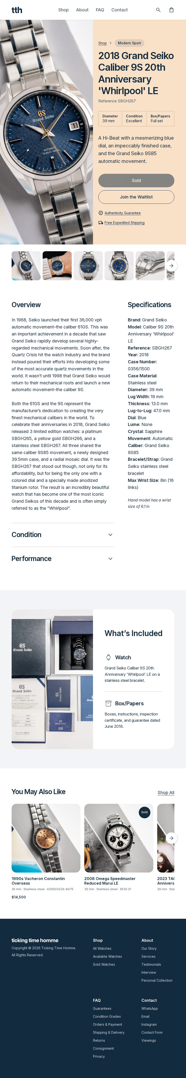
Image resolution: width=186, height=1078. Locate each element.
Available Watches (107, 956)
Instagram (149, 1024)
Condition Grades (107, 1016)
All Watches (102, 948)
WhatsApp (149, 1008)
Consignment (103, 1048)
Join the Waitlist (136, 196)
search (158, 10)
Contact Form (152, 1032)
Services (148, 956)
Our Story (149, 948)
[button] (63, 535)
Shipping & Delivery (108, 1032)
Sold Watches (104, 964)
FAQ (100, 9)
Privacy (99, 1056)
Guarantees (102, 1008)
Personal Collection (156, 980)
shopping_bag (171, 10)
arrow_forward (171, 265)
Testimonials (151, 964)
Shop (63, 9)
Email (145, 1016)
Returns (99, 1040)
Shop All (166, 792)
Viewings (148, 1040)
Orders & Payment (107, 1024)
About (82, 9)
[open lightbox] (26, 265)
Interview (148, 972)
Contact (119, 9)
